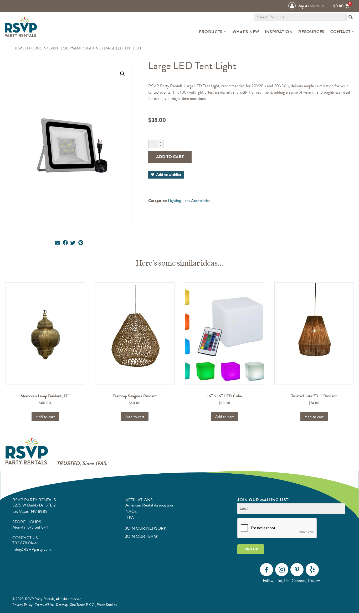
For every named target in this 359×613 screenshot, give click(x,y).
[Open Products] (225, 32)
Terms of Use (44, 604)
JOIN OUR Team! (141, 536)
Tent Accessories (196, 201)
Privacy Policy (22, 604)
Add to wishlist (168, 174)
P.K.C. (90, 604)
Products (36, 48)
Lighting (92, 48)
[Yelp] (312, 569)
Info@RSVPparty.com (31, 549)
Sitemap (62, 604)
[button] (122, 74)
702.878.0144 (24, 543)
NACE (131, 511)
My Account (308, 6)
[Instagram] (281, 569)
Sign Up (251, 549)
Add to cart (170, 157)
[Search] (351, 17)
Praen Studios (107, 604)
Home (18, 48)
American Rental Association (149, 505)
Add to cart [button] (45, 417)
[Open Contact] (353, 32)
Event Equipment (65, 48)
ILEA (129, 518)
